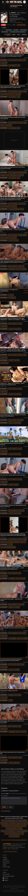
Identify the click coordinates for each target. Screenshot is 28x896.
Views (13, 34)
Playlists (4, 865)
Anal (9, 60)
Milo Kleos (16, 240)
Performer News (6, 866)
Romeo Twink (20, 833)
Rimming (19, 479)
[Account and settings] (25, 2)
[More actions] (27, 55)
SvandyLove (18, 823)
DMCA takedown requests (8, 876)
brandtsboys (4, 825)
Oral (14, 420)
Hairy (2, 541)
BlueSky (6, 878)
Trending (5, 857)
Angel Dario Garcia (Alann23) (7, 831)
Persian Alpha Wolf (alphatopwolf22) (8, 547)
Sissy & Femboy (12, 175)
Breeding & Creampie (22, 172)
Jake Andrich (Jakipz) (10, 828)
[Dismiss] (25, 5)
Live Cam (11, 294)
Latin (2, 94)
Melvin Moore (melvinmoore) (21, 820)
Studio (7, 237)
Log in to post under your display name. (18, 793)
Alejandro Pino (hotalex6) (14, 825)
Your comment (4, 795)
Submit (4, 807)
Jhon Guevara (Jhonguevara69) (21, 831)
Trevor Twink (16, 360)
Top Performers (6, 861)
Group (24, 354)
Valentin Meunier (5, 31)
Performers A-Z (6, 863)
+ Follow (3, 24)
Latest (8, 34)
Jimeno (18, 65)
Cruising (10, 694)
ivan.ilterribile (19, 828)
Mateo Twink (16, 762)
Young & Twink (4, 62)
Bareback (14, 60)
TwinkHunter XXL (23, 29)
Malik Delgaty (3, 823)
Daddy (24, 91)
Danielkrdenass (12, 297)
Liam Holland (15, 29)
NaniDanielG (23, 825)
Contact (4, 872)
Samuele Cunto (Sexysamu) (10, 833)
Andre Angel (11, 269)
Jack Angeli (11, 578)
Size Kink (16, 541)
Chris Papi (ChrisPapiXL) (13, 209)
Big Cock (19, 323)
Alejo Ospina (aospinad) (14, 836)
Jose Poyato (16, 669)
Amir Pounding (8, 29)
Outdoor (19, 448)
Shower (11, 94)
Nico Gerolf (22, 578)
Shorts (24, 60)
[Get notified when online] (27, 274)
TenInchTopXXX (11, 823)
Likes (18, 34)
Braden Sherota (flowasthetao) (8, 820)
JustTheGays (7, 844)
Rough (11, 541)
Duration (24, 34)
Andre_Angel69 (12, 638)
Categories (5, 859)
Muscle (19, 60)
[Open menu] (3, 2)
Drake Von (25, 823)
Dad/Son (19, 91)
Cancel (10, 807)
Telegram (6, 880)
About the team (6, 874)
